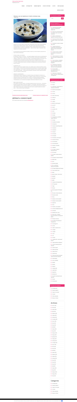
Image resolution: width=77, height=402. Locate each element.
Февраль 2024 (54, 354)
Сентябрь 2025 (54, 319)
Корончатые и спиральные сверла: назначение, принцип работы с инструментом (57, 74)
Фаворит (53, 262)
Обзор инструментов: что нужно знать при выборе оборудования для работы (57, 57)
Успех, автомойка (55, 260)
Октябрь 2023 (54, 358)
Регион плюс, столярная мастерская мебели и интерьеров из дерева (57, 215)
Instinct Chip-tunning (55, 95)
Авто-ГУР (53, 105)
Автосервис (54, 133)
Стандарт (53, 229)
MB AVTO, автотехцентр (56, 103)
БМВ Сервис (54, 159)
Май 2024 (53, 350)
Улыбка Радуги (54, 258)
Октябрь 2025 (54, 317)
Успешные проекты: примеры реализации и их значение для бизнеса (56, 53)
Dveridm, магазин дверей (56, 89)
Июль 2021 (54, 375)
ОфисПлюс (54, 202)
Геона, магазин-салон (55, 170)
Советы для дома (55, 391)
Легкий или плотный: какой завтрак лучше (20, 95)
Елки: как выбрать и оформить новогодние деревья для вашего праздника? (56, 61)
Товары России (54, 251)
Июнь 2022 (54, 364)
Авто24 (53, 107)
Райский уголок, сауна (56, 212)
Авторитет (54, 131)
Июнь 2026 (54, 307)
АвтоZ (53, 111)
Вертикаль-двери (55, 163)
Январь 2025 (54, 334)
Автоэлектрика (54, 141)
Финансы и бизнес (60, 10)
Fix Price (53, 91)
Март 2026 (54, 311)
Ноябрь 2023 (54, 356)
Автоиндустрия (54, 288)
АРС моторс (54, 152)
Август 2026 (54, 305)
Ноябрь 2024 (54, 338)
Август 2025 (54, 321)
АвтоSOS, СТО (54, 109)
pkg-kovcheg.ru (17, 1)
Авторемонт (54, 129)
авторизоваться (30, 100)
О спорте (53, 294)
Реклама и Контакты (55, 218)
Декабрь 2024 (54, 336)
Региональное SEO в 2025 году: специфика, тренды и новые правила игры (57, 40)
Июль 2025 (54, 323)
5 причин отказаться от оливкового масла (40, 95)
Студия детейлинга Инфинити (57, 242)
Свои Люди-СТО (55, 223)
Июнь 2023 (54, 360)
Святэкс (53, 225)
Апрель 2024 (54, 352)
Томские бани (54, 253)
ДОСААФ (53, 178)
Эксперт (53, 279)
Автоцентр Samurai (55, 139)
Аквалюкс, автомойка (55, 145)
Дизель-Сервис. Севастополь (57, 174)
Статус (53, 233)
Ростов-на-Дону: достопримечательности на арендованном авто (55, 70)
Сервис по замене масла (56, 227)
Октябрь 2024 (54, 340)
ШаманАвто (54, 272)
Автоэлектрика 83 (55, 143)
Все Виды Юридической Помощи (57, 168)
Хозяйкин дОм (54, 268)
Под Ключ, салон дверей (56, 206)
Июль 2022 (54, 362)
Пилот (53, 204)
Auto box (53, 82)
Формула (53, 266)
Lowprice (53, 101)
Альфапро (54, 147)
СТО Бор (53, 237)
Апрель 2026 (54, 309)
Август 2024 (54, 344)
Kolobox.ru (54, 97)
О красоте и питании (55, 292)
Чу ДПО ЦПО (54, 270)
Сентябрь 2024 (54, 342)
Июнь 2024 (54, 348)
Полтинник (54, 210)
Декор (53, 172)
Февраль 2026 (54, 313)
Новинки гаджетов (55, 290)
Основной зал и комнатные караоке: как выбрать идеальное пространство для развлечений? (56, 65)
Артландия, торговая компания (57, 157)
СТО (53, 235)
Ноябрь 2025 (54, 315)
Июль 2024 (54, 346)
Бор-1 (53, 161)
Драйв (53, 180)
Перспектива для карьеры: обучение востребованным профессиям (56, 28)
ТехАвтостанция (55, 247)
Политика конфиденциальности (57, 208)
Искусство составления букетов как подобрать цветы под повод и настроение (57, 32)
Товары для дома (55, 249)
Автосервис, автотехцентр (56, 137)
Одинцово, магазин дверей (56, 198)
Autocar (53, 84)
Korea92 (53, 99)
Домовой (53, 176)
